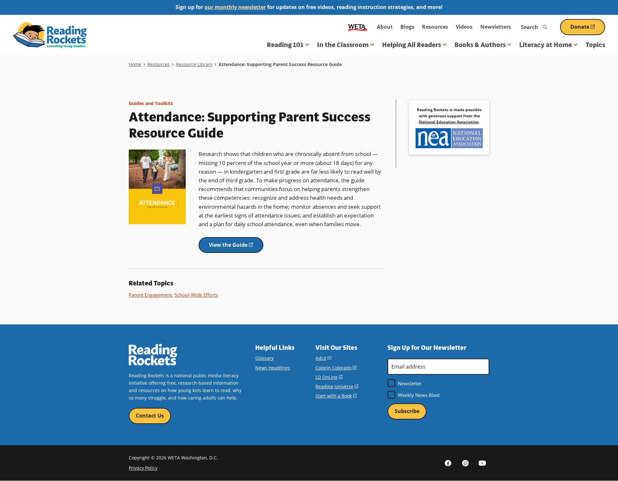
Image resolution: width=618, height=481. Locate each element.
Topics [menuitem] (595, 44)
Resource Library (194, 64)
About (385, 26)
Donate (587, 29)
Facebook (448, 463)
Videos (464, 26)
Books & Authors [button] (480, 44)
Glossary (264, 358)
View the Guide (236, 247)
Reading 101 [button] (285, 44)
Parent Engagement (150, 295)
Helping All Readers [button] (411, 44)
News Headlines (272, 368)
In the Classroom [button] (343, 44)
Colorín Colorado (335, 368)
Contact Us (150, 415)
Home (135, 64)
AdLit (323, 358)
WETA (357, 27)
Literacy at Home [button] (545, 44)
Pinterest (465, 463)
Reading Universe (336, 386)
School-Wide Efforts (196, 295)
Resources (435, 26)
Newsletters (495, 26)
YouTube (482, 463)
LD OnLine (328, 377)
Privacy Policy (143, 468)
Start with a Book (336, 396)
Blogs (407, 26)
